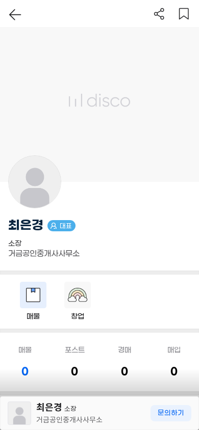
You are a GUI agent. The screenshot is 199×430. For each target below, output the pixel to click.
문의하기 (171, 413)
